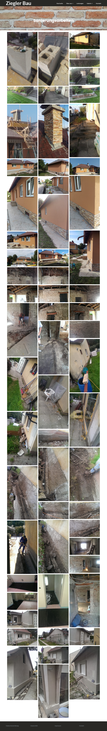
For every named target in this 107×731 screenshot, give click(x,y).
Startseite (60, 3)
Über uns (69, 3)
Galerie (89, 3)
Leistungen (80, 3)
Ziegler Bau (18, 3)
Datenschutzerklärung (12, 726)
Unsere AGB (34, 726)
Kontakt (98, 3)
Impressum (58, 726)
